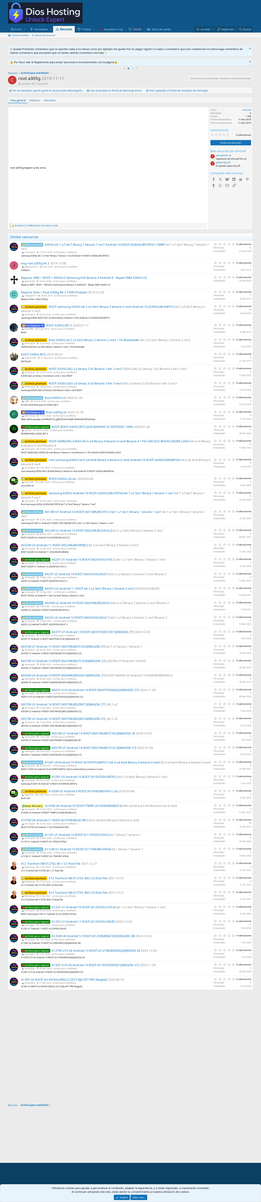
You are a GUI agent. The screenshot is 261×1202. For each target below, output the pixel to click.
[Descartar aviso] (249, 49)
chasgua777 (31, 295)
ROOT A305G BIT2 (33, 354)
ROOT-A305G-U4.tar (63, 479)
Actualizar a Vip (113, 29)
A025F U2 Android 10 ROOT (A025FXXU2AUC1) (77, 574)
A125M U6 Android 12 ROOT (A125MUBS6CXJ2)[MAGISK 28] (93, 936)
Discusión (50, 100)
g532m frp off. (223, 162)
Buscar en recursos (45, 35)
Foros (18, 29)
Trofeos (86, 29)
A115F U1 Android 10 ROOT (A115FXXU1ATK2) (77, 835)
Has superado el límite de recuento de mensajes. (179, 90)
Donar (137, 29)
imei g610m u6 (223, 155)
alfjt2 (27, 401)
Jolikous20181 (31, 266)
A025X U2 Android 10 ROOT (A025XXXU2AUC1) (77, 617)
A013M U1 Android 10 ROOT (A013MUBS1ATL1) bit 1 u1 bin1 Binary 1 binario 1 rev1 (103, 512)
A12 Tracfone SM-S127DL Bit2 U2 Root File (78, 878)
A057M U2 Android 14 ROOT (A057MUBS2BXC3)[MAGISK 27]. (63, 704)
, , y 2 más (36, 225)
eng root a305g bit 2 (35, 263)
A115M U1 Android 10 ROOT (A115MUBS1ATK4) (78, 849)
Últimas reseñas (20, 35)
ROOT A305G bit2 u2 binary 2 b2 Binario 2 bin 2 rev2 (85, 369)
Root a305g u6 (56, 412)
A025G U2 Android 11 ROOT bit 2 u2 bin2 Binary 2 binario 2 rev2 (89, 588)
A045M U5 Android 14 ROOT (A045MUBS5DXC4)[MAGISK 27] (63, 675)
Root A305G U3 (55, 398)
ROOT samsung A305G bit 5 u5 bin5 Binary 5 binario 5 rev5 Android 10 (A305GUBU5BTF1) (111, 307)
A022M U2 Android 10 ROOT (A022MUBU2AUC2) (78, 530)
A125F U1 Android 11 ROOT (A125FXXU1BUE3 (83, 921)
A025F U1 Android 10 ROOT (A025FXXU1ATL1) (84, 559)
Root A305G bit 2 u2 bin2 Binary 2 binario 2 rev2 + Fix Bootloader (94, 340)
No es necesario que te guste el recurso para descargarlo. (48, 90)
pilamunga (30, 415)
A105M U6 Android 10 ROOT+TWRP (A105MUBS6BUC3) (83, 806)
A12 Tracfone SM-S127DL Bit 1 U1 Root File (50, 863)
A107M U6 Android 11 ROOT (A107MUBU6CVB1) (54, 820)
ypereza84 (30, 281)
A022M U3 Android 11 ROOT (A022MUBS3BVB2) (54, 545)
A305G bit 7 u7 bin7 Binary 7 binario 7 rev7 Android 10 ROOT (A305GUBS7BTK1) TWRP (105, 244)
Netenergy (30, 867)
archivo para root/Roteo (65, 252)
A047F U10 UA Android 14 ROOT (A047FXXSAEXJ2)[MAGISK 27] (95, 690)
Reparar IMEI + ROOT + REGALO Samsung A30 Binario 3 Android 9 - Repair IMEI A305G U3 (84, 278)
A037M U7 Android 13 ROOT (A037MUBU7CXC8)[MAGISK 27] (63, 661)
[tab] (124, 68)
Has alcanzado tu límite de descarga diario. (116, 90)
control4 (25, 83)
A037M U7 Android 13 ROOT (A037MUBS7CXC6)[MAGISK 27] (63, 646)
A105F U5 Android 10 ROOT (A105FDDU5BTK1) (84, 777)
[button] (24, 29)
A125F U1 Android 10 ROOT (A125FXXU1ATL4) (84, 907)
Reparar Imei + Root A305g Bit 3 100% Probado (54, 292)
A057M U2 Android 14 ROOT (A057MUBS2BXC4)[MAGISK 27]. (63, 719)
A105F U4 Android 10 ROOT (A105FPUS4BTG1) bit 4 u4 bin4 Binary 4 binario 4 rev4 (102, 762)
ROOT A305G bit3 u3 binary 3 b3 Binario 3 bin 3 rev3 (85, 383)
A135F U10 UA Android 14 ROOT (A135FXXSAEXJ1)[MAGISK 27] (95, 965)
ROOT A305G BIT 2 (59, 325)
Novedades (41, 29)
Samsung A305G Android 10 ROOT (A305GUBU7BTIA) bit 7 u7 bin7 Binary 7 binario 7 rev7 (111, 493)
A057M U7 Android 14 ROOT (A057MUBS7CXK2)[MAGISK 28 (93, 733)
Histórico (34, 100)
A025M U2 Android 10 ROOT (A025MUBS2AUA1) (78, 603)
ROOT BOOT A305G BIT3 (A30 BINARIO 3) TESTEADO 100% (92, 427)
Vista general (18, 100)
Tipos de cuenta (161, 29)
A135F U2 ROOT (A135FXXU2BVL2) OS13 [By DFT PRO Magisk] (64, 979)
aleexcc (28, 430)
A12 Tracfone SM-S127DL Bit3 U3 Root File (78, 892)
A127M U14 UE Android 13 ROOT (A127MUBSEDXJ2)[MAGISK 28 (96, 950)
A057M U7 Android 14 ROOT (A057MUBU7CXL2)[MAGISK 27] (94, 748)
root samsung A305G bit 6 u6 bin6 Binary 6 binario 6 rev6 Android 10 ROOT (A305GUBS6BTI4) (114, 460)
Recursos (66, 29)
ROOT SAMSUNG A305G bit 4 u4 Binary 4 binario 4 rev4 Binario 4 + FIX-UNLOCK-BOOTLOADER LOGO (119, 441)
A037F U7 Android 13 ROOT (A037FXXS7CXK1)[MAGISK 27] (93, 632)
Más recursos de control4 (228, 151)
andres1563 (30, 357)
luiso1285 (29, 482)
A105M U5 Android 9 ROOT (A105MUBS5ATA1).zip (83, 791)
